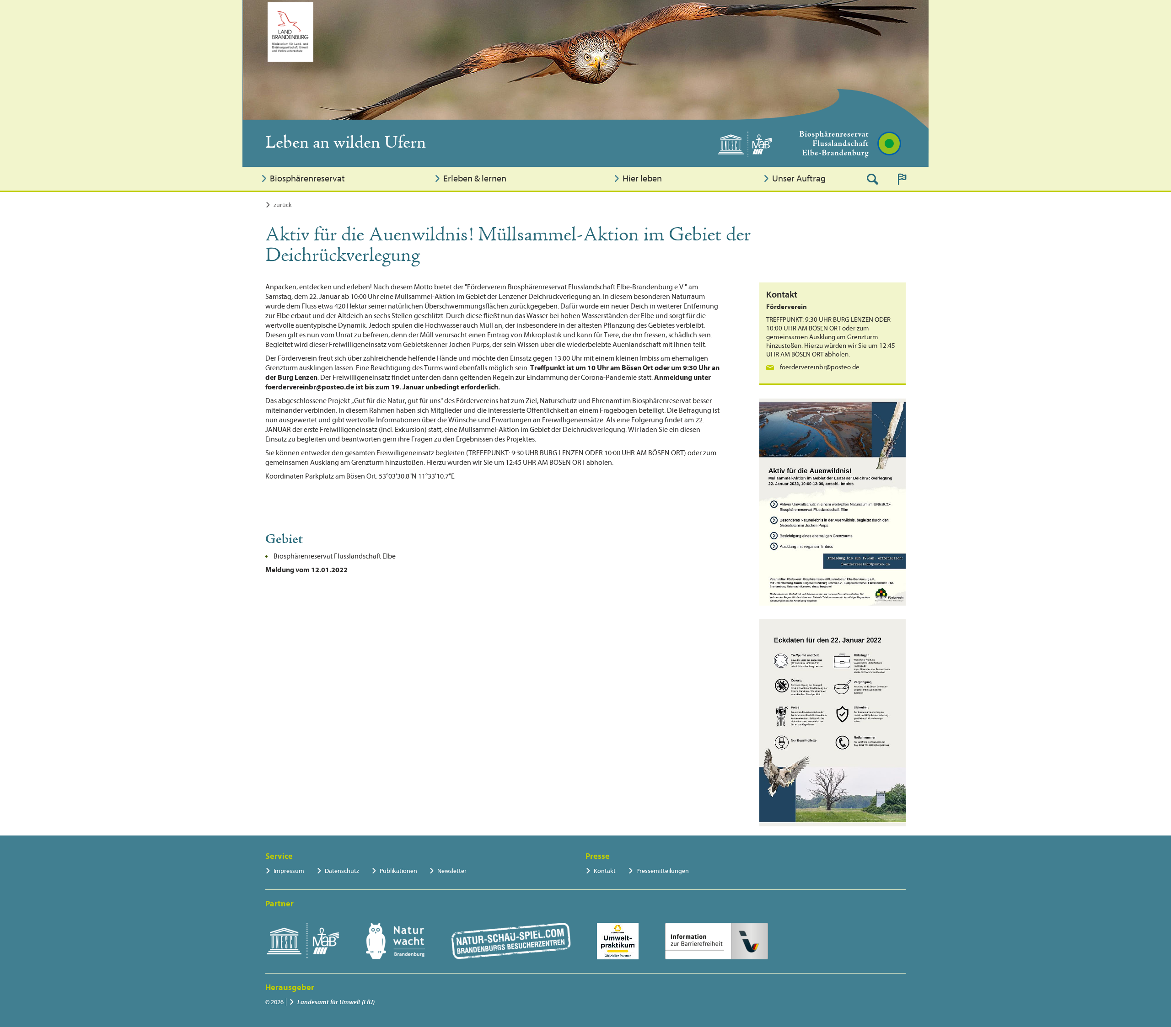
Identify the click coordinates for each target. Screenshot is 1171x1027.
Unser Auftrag (799, 178)
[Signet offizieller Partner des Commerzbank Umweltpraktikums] (618, 941)
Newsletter (452, 871)
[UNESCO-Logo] (302, 941)
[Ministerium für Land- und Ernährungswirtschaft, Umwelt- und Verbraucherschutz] (290, 32)
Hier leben (642, 178)
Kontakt (605, 871)
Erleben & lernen (474, 178)
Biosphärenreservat (307, 178)
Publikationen (398, 871)
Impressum (289, 871)
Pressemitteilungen (662, 871)
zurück (283, 205)
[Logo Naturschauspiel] (511, 941)
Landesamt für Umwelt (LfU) (336, 1002)
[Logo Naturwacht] (395, 941)
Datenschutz (342, 871)
